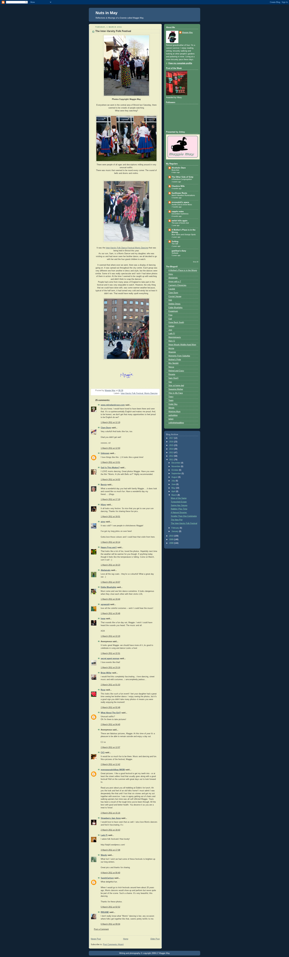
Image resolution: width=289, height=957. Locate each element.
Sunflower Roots (179, 193)
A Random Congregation (182, 179)
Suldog (175, 241)
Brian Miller (106, 673)
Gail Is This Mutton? (110, 468)
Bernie (104, 485)
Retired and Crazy (176, 371)
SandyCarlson (107, 878)
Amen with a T (174, 282)
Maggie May (187, 32)
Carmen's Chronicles (177, 285)
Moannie (172, 352)
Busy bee (175, 170)
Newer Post (96, 939)
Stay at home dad (176, 385)
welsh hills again (179, 221)
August (174, 477)
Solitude (175, 253)
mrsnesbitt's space (180, 202)
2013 (171, 453)
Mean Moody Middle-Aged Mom (182, 345)
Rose (103, 690)
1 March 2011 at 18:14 (110, 542)
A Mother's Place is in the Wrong (182, 270)
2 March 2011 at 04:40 (110, 724)
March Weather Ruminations (183, 195)
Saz (170, 382)
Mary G (171, 341)
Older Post (155, 939)
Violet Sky (172, 404)
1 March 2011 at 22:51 (110, 653)
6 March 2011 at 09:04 (110, 924)
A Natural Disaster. (179, 512)
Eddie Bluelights (108, 587)
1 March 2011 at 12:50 (110, 448)
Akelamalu (105, 570)
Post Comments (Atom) (113, 944)
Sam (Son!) (173, 378)
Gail (170, 319)
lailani (170, 419)
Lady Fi (104, 835)
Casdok (171, 289)
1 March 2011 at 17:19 (110, 499)
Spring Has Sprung (179, 505)
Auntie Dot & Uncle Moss (182, 205)
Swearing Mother (175, 389)
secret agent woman (110, 658)
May (173, 488)
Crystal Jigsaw (174, 296)
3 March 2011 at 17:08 (110, 850)
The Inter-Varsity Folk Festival (184, 523)
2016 (171, 442)
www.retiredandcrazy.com (113, 405)
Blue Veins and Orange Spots (184, 235)
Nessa (171, 367)
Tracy (170, 397)
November (176, 466)
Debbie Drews (174, 304)
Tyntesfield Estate (179, 502)
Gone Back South (176, 322)
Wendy (104, 855)
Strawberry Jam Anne (111, 818)
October (175, 470)
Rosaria (171, 374)
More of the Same (178, 498)
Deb (170, 300)
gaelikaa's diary (179, 251)
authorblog (172, 415)
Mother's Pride (174, 360)
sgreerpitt (105, 604)
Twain (170, 400)
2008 (171, 543)
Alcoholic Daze (179, 168)
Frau (170, 315)
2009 (171, 539)
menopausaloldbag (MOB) (113, 770)
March (174, 495)
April (173, 491)
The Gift (175, 244)
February (175, 528)
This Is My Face (175, 393)
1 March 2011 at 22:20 (110, 636)
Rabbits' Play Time (179, 509)
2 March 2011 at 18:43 (110, 830)
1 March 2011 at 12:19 (110, 422)
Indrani (171, 326)
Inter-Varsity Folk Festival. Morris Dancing (139, 393)
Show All (195, 262)
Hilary (103, 505)
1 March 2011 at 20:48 (110, 613)
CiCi (103, 752)
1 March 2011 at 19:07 (110, 582)
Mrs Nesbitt (173, 363)
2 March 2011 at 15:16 (110, 813)
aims (103, 522)
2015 (171, 445)
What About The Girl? (111, 713)
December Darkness (180, 214)
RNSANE (105, 912)
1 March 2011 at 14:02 (110, 480)
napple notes (178, 211)
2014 (171, 449)
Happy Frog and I (109, 547)
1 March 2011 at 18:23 (110, 565)
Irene (103, 619)
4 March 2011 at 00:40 (110, 873)
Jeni (170, 330)
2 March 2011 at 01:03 (110, 685)
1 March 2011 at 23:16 (110, 668)
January (175, 531)
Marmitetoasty (174, 337)
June (173, 484)
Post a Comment (101, 929)
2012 (171, 456)
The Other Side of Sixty (182, 177)
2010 (171, 536)
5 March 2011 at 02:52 (110, 907)
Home (125, 939)
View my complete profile (180, 63)
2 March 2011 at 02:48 (110, 707)
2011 (171, 460)
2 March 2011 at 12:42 (110, 764)
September (176, 473)
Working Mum (174, 412)
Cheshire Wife (178, 186)
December (176, 463)
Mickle (171, 348)
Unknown (105, 453)
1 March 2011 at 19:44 (110, 599)
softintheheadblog (176, 423)
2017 (171, 438)
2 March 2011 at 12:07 (110, 747)
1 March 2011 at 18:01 (110, 517)
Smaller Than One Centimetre (184, 516)
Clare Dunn (106, 428)
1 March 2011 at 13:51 (110, 462)
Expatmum (173, 311)
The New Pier (177, 520)
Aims (170, 274)
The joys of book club (180, 223)
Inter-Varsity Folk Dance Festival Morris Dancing (127, 248)
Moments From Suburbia (179, 356)
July (173, 481)
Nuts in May (106, 13)
